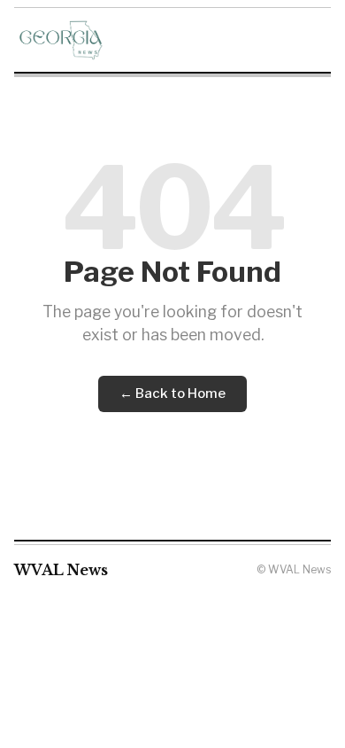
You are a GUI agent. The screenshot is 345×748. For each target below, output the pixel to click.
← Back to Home (172, 393)
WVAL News (61, 570)
